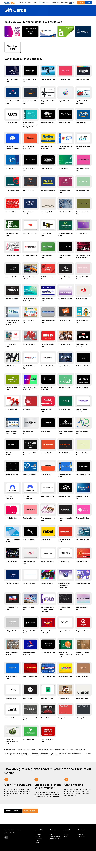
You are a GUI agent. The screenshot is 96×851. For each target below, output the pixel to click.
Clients (48, 2)
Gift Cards (42, 2)
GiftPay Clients (12, 811)
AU (74, 2)
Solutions (27, 2)
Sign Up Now (29, 811)
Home (21, 2)
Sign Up (81, 2)
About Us (80, 834)
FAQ (58, 2)
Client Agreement (55, 836)
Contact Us (64, 2)
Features (34, 2)
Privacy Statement (55, 838)
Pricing (54, 2)
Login (88, 2)
